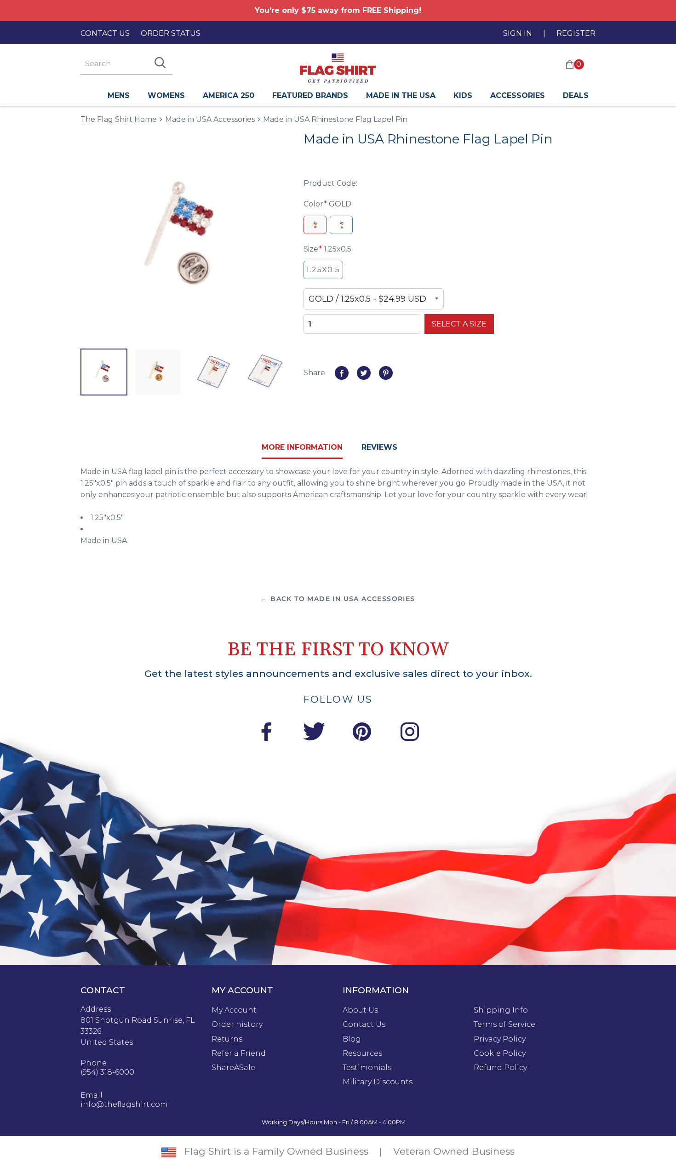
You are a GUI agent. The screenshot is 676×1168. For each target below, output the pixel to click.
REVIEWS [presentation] (379, 447)
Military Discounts (377, 1082)
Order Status (171, 33)
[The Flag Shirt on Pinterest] (362, 733)
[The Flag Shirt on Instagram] (410, 733)
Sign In (517, 33)
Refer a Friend (239, 1053)
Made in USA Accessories (210, 119)
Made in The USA (400, 95)
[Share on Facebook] (342, 373)
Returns (227, 1039)
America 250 (228, 95)
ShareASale (233, 1067)
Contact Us (105, 33)
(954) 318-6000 (107, 1072)
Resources (362, 1053)
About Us (360, 1010)
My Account (234, 1010)
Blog (352, 1039)
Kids (462, 95)
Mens (119, 95)
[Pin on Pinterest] (386, 373)
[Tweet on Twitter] (364, 373)
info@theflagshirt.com (124, 1104)
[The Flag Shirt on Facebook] (266, 733)
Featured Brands (310, 95)
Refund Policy (500, 1067)
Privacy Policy (500, 1039)
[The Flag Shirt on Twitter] (314, 733)
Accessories (517, 95)
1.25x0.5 (323, 269)
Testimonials (367, 1067)
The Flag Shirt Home (118, 119)
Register (576, 33)
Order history (237, 1024)
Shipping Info (501, 1010)
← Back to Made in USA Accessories (338, 599)
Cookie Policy (500, 1053)
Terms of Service (504, 1024)
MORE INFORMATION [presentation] (302, 447)
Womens (166, 95)
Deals (576, 95)
